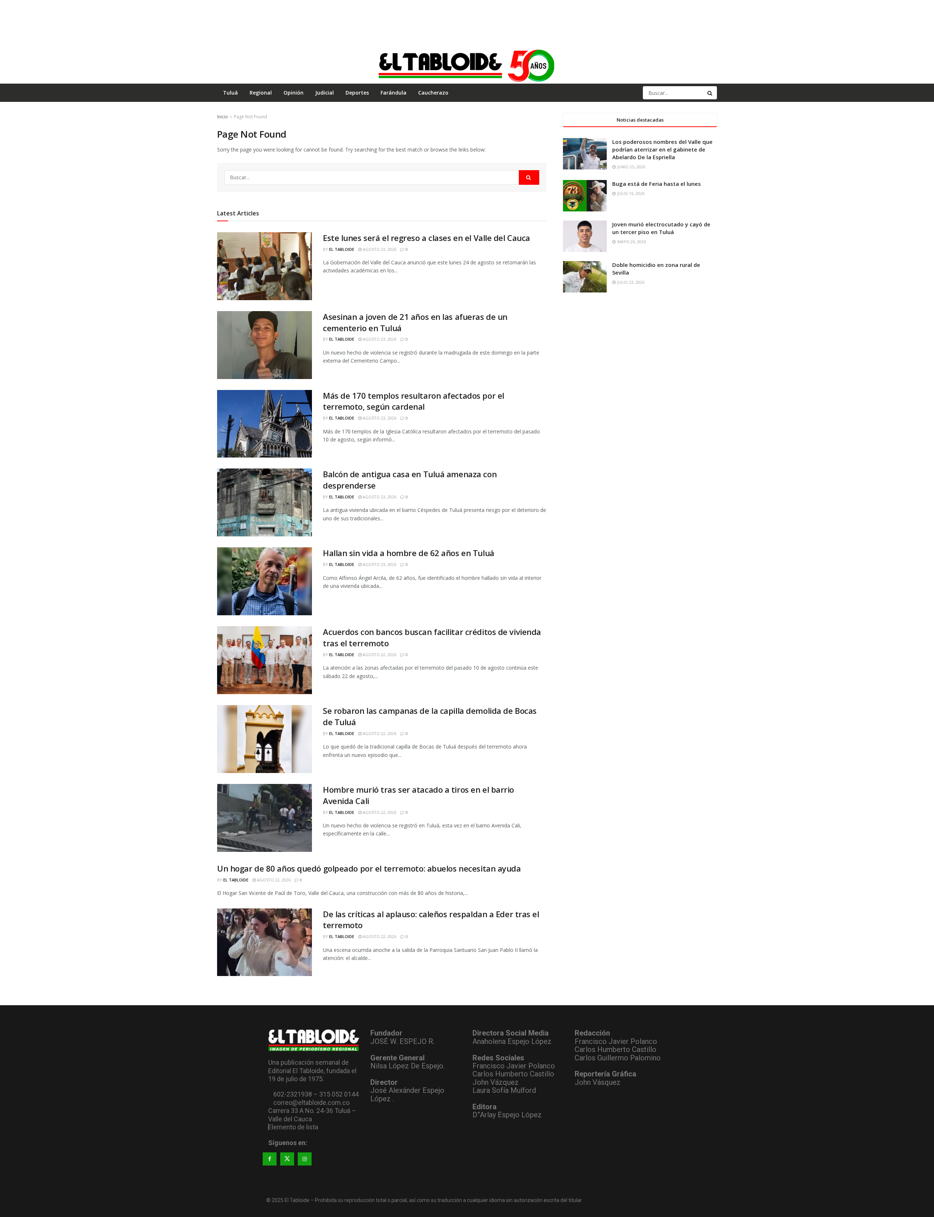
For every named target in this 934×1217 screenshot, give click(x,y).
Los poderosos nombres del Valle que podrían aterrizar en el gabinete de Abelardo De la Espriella (662, 149)
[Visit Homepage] (467, 65)
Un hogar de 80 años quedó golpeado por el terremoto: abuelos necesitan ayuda (369, 868)
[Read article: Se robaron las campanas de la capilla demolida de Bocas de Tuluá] (264, 739)
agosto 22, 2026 (379, 654)
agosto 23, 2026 (379, 249)
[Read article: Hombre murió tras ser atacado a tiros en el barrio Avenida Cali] (264, 818)
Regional (261, 92)
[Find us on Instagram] (305, 1159)
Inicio (222, 117)
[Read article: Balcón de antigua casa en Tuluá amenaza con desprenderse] (264, 502)
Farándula (393, 92)
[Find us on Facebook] (270, 1159)
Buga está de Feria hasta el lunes (656, 183)
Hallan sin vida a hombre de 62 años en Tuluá (408, 552)
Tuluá (230, 92)
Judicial (324, 92)
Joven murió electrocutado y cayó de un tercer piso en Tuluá (661, 228)
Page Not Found (250, 117)
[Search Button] (710, 92)
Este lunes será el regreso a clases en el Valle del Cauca (426, 237)
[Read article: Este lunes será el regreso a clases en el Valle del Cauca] (264, 266)
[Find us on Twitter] (287, 1159)
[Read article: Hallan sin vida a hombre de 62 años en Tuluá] (264, 581)
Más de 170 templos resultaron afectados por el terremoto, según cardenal (413, 401)
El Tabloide (341, 249)
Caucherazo (433, 92)
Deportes (357, 92)
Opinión (293, 92)
